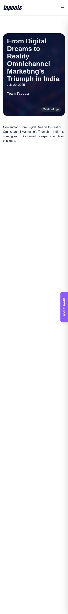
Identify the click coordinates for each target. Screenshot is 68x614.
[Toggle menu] (62, 7)
